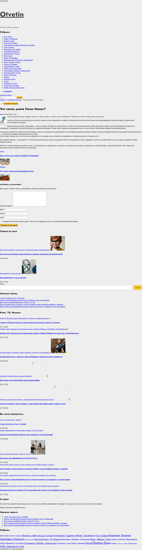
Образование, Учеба (12, 66)
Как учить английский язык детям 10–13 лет (17, 302)
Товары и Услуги (10, 83)
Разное (6, 77)
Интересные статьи (11, 54)
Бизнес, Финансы (11, 39)
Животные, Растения (12, 49)
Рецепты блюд (9, 79)
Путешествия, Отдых (12, 73)
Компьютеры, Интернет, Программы (18, 60)
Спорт (6, 81)
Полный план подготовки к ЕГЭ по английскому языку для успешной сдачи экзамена (29, 486)
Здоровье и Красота (11, 51)
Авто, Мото (8, 37)
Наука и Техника (10, 64)
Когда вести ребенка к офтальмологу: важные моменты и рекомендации (25, 250)
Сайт (2, 217)
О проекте (8, 91)
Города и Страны (10, 43)
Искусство (8, 56)
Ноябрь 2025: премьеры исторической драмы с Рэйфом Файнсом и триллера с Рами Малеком (33, 329)
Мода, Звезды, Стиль (12, 62)
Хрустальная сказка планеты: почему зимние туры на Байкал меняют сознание (31, 304)
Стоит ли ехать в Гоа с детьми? (12, 298)
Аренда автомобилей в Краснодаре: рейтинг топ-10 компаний (24, 300)
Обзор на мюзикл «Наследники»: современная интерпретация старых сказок (27, 399)
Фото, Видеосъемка (11, 85)
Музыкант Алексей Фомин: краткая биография (16, 376)
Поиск (2, 284)
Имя (2, 209)
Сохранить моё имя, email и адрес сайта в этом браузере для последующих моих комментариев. (40, 221)
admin (2, 114)
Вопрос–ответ (9, 41)
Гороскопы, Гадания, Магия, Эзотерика (19, 45)
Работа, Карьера (10, 75)
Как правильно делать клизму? (10, 273)
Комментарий (6, 206)
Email (2, 213)
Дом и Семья (9, 47)
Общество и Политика (12, 68)
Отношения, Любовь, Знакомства (17, 71)
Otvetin (12, 14)
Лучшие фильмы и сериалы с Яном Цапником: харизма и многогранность (25, 352)
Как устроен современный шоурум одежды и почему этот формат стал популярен (32, 307)
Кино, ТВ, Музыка (11, 58)
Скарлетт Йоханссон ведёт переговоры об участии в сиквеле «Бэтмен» (24, 318)
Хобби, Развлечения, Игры (14, 88)
